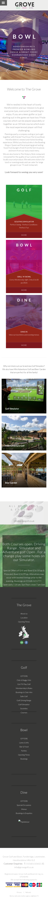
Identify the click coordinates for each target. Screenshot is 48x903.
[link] (24, 211)
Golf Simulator (24, 704)
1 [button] (21, 71)
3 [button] (26, 71)
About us (24, 613)
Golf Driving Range (24, 700)
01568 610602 (33, 863)
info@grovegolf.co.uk (24, 867)
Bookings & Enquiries (24, 813)
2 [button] (23, 71)
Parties (24, 751)
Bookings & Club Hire (24, 692)
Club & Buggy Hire (24, 680)
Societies (24, 708)
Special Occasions (24, 805)
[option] (24, 45)
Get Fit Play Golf (24, 684)
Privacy (19, 892)
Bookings (24, 759)
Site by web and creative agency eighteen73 (24, 896)
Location (24, 618)
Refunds (28, 892)
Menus (24, 809)
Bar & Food (24, 747)
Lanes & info (24, 742)
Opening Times (24, 622)
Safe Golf (24, 696)
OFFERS (24, 676)
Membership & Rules (24, 688)
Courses (24, 712)
